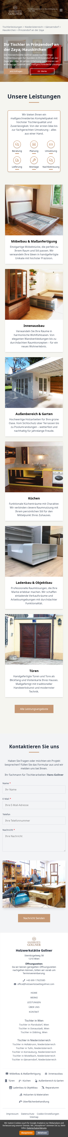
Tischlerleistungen (12, 26)
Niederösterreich (34, 26)
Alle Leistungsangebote (34, 709)
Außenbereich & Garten (51, 1080)
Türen (12, 1080)
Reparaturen (52, 1087)
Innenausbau (56, 1073)
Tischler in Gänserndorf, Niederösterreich (34, 1059)
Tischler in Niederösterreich (34, 1040)
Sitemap (34, 1116)
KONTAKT (34, 1011)
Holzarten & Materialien (36, 1094)
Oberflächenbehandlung (36, 1101)
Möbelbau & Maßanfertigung (25, 1073)
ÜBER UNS (34, 1007)
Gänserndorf (52, 26)
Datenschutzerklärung (36, 1128)
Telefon (6, 814)
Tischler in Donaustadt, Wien (34, 1028)
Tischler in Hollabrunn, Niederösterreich (34, 1044)
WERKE (34, 997)
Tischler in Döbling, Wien (34, 1032)
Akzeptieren (27, 1132)
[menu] (61, 10)
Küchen (27, 1080)
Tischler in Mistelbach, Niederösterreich (34, 1055)
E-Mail (7, 798)
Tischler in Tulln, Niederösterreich (34, 1048)
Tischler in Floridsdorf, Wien (34, 1024)
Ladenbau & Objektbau (25, 1087)
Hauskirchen (9, 30)
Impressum (12, 1113)
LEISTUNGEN (34, 1002)
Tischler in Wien (34, 1020)
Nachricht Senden (34, 918)
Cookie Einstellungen (48, 1113)
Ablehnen (42, 1132)
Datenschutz (27, 1113)
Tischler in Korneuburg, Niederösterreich (34, 1051)
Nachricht (9, 829)
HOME (34, 992)
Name (7, 783)
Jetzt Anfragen (16, 71)
